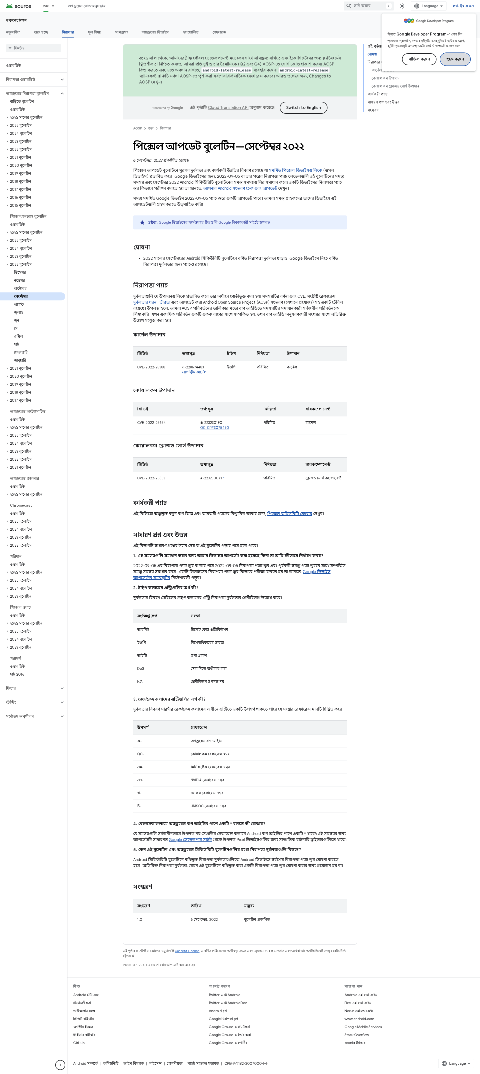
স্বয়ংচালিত (191, 32)
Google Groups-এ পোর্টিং (228, 1043)
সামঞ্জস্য (121, 32)
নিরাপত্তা (68, 32)
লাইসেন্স (155, 1064)
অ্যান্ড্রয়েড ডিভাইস (155, 32)
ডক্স (46, 6)
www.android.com (359, 1019)
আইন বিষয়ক (134, 1064)
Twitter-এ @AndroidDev (228, 1003)
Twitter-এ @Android (224, 995)
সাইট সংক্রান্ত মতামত (203, 1064)
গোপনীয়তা (174, 1064)
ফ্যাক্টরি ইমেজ (83, 1027)
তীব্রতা (165, 302)
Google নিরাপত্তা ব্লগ (223, 1019)
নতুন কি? (13, 32)
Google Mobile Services (363, 1027)
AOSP (137, 128)
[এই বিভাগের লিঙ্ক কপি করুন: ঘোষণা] (155, 248)
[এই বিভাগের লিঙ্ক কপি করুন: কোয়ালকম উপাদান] (181, 391)
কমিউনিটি (110, 1064)
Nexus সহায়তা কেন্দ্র (359, 1011)
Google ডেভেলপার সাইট (190, 839)
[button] (29, 79)
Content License (187, 951)
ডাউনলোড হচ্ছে (84, 1011)
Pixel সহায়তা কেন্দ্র (357, 1003)
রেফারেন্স (219, 32)
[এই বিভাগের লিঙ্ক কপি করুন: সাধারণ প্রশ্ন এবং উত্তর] (192, 535)
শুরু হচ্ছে (41, 32)
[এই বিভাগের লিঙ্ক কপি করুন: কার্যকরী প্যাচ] (172, 503)
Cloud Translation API (228, 107)
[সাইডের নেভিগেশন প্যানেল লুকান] (60, 1065)
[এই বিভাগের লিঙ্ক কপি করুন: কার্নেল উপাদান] (171, 335)
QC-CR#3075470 (214, 427)
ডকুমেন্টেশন (16, 20)
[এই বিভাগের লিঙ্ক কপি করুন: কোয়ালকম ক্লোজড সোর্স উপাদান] (209, 446)
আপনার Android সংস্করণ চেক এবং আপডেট (240, 188)
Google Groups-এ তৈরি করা (230, 1035)
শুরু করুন (455, 59)
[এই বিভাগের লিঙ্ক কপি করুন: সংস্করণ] (157, 887)
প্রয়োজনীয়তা (82, 1003)
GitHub (78, 1043)
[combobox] (369, 5)
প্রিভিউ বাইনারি (83, 1019)
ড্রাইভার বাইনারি (84, 1035)
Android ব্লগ (218, 1011)
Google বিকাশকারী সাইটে (238, 222)
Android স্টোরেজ (85, 995)
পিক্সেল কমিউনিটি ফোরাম (289, 513)
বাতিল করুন (419, 59)
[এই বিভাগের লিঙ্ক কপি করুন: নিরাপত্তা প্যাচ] (173, 286)
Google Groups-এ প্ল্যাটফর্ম (229, 1027)
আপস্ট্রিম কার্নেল (194, 372)
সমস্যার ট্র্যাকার (355, 1043)
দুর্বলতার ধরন (144, 302)
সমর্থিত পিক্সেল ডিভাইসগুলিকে (295, 170)
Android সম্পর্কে (85, 1064)
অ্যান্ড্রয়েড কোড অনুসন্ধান (86, 6)
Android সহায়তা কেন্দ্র (360, 995)
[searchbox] (33, 48)
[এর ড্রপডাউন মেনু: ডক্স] (55, 6)
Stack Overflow (356, 1035)
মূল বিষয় (95, 32)
